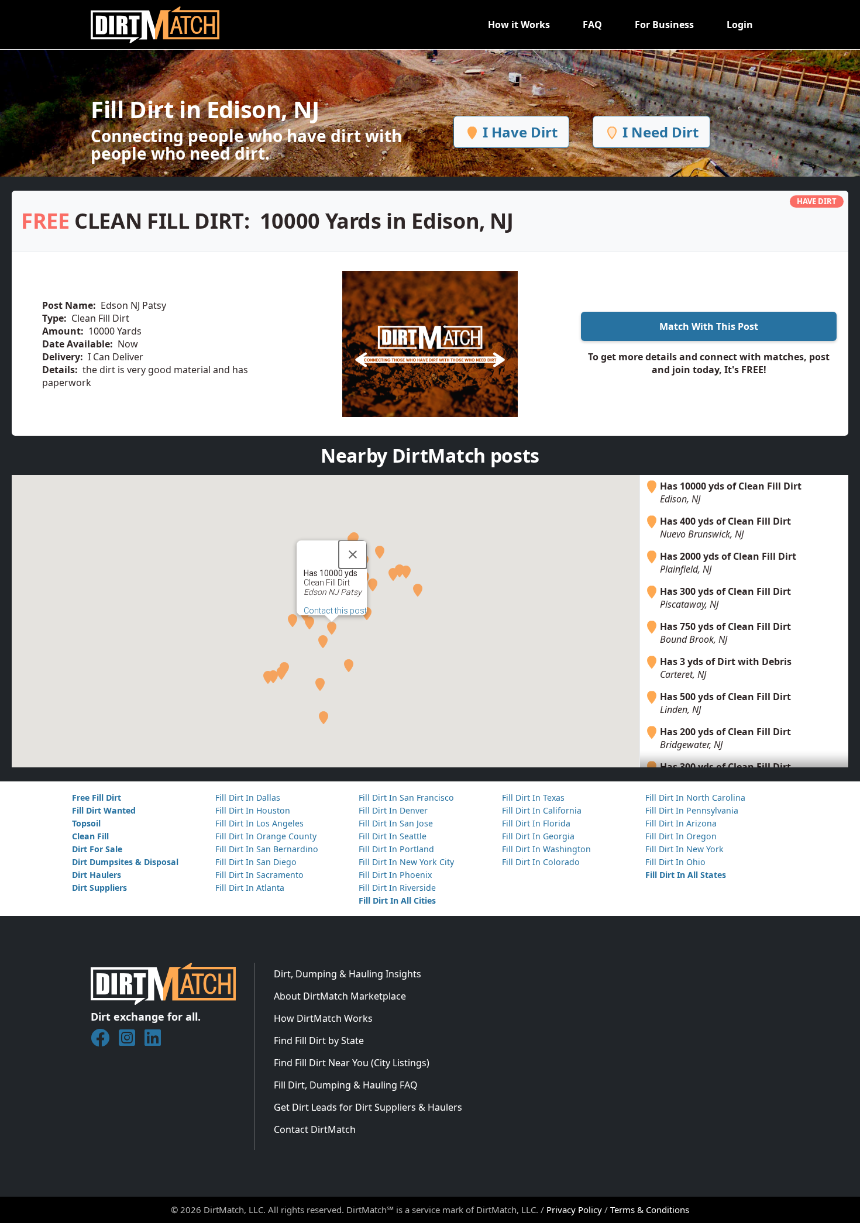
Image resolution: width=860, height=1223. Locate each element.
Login (740, 24)
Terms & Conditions (649, 1209)
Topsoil (86, 823)
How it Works (519, 24)
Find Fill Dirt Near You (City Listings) (351, 1062)
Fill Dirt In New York (684, 849)
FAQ (592, 24)
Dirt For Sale (97, 849)
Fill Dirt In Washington (546, 849)
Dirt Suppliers (99, 887)
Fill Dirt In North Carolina (695, 797)
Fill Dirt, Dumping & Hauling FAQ (346, 1085)
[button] (331, 628)
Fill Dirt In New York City (406, 861)
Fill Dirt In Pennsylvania (691, 810)
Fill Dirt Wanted (104, 810)
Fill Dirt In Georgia (538, 836)
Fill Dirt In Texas (533, 797)
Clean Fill (90, 836)
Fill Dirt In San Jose (396, 823)
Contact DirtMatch (315, 1129)
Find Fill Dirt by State (319, 1040)
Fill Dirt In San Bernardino (266, 849)
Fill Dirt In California (542, 810)
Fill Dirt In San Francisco (406, 797)
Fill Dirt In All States (685, 874)
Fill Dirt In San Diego (256, 861)
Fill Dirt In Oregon (681, 836)
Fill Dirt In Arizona (681, 823)
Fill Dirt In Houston (252, 810)
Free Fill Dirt (96, 797)
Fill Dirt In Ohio (675, 861)
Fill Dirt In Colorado (541, 861)
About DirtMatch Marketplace (340, 996)
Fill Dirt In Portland (396, 849)
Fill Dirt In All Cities (397, 900)
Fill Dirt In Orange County (266, 836)
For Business (664, 24)
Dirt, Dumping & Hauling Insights (347, 973)
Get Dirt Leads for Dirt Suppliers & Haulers (368, 1107)
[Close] (353, 554)
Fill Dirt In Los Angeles (259, 823)
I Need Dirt (659, 132)
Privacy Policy (574, 1209)
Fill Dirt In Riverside (397, 887)
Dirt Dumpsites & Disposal (125, 861)
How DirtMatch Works (323, 1018)
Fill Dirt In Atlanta (249, 887)
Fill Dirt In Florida (536, 823)
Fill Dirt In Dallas (247, 797)
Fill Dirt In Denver (393, 810)
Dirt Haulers (96, 874)
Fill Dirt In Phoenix (395, 874)
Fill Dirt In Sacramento (259, 874)
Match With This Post (708, 326)
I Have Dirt (518, 132)
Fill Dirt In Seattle (392, 836)
